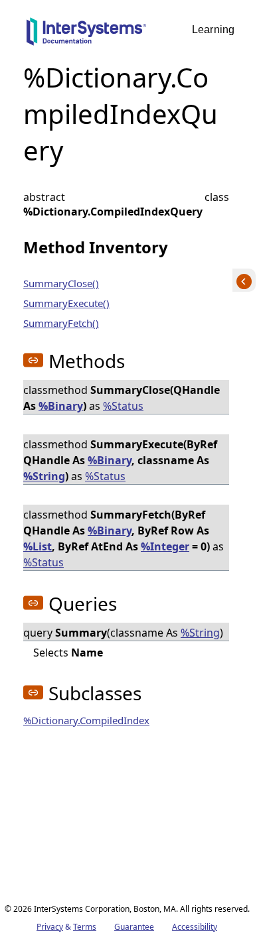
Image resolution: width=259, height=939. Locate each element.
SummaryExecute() (66, 303)
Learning (213, 29)
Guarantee (134, 926)
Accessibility (194, 926)
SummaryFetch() (61, 323)
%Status (123, 406)
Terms (84, 926)
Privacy (50, 926)
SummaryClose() (61, 283)
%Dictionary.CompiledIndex (86, 720)
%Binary (61, 406)
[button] (33, 360)
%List (37, 546)
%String (44, 476)
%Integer (165, 546)
